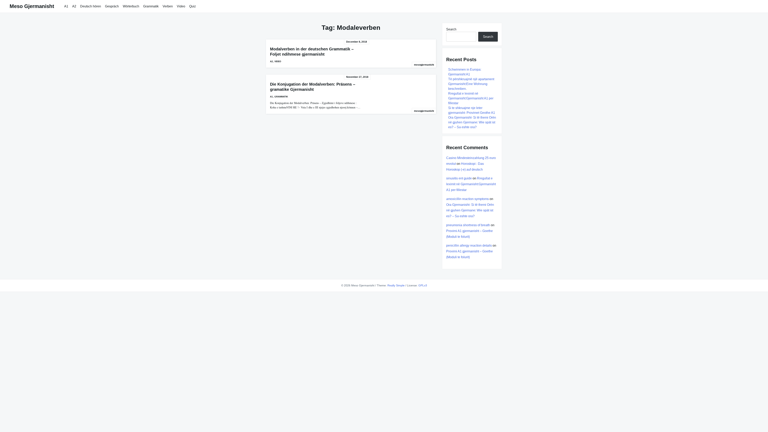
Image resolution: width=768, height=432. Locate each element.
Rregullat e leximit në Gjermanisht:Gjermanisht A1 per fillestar (470, 98)
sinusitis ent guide (459, 178)
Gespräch (112, 6)
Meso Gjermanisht (32, 6)
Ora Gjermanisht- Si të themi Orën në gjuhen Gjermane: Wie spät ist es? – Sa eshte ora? (472, 122)
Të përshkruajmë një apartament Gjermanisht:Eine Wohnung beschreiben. (471, 83)
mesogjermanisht (424, 64)
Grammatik (151, 6)
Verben (168, 6)
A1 (66, 6)
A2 (74, 6)
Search (451, 29)
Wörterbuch (131, 6)
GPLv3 (422, 285)
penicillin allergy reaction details (469, 245)
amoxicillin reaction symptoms (467, 199)
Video (181, 6)
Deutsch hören (90, 6)
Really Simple (396, 285)
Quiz (192, 6)
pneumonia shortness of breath (468, 225)
